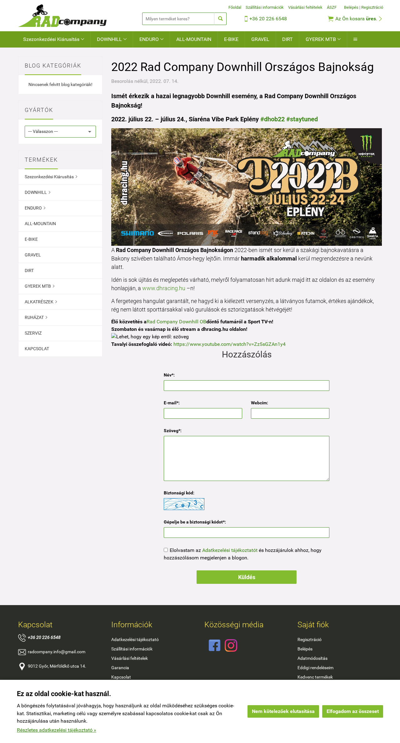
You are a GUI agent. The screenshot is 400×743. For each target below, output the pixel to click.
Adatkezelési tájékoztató (135, 639)
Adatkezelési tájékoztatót (230, 550)
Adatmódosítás (313, 658)
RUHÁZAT (36, 317)
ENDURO (151, 39)
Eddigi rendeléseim (315, 667)
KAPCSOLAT (37, 348)
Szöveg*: (173, 430)
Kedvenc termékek (315, 677)
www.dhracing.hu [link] (163, 288)
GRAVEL (260, 39)
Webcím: (259, 402)
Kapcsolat (121, 677)
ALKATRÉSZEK (41, 301)
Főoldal (234, 7)
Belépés (351, 7)
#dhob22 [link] (272, 119)
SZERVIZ (33, 333)
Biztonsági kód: (179, 492)
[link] (176, 322)
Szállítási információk (265, 7)
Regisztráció (372, 7)
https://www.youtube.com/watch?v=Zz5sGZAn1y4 (229, 344)
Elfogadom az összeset (353, 711)
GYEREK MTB (323, 39)
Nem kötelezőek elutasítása (283, 711)
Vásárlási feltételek (305, 7)
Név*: (169, 374)
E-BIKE (231, 39)
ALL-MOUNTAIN (193, 39)
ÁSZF (332, 7)
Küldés (246, 577)
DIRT (287, 39)
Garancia (120, 667)
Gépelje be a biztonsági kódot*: (195, 521)
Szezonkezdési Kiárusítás (53, 39)
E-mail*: (172, 402)
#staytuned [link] (302, 119)
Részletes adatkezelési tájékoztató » (56, 730)
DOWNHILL (112, 39)
